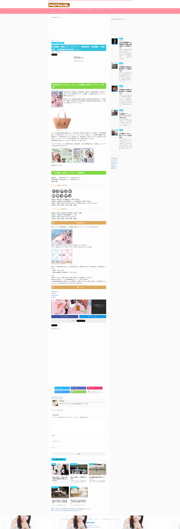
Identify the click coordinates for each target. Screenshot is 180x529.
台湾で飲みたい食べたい (87, 9)
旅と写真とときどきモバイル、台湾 (90, 525)
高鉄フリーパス (76, 279)
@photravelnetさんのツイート (118, 19)
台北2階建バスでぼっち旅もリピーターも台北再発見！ (125, 135)
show (82, 57)
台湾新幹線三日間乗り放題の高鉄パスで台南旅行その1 (125, 91)
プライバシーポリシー (64, 12)
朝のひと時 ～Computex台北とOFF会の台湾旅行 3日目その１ (78, 502)
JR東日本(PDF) (55, 295)
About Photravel (53, 12)
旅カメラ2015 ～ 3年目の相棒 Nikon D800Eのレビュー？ (68, 510)
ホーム (53, 9)
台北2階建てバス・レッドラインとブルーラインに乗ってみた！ (125, 115)
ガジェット (76, 9)
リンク (121, 9)
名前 (53, 435)
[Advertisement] (78, 28)
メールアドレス (56, 441)
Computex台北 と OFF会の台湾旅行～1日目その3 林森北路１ (59, 502)
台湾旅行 (59, 410)
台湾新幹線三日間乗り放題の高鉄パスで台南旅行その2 (125, 68)
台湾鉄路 (53, 297)
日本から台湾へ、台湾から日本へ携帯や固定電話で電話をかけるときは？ (60, 478)
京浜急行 (53, 293)
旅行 (62, 410)
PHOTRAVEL (90, 523)
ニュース (54, 410)
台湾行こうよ (64, 9)
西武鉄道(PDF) (54, 291)
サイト (53, 447)
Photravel (98, 9)
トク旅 (109, 9)
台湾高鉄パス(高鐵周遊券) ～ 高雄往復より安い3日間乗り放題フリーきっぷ (73, 508)
